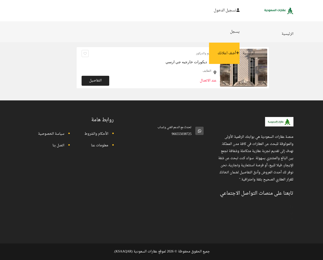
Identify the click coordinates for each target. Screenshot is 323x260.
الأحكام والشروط (96, 134)
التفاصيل (95, 80)
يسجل (235, 31)
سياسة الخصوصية (51, 134)
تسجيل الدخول (225, 10)
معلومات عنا (99, 145)
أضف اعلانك (227, 53)
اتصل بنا (58, 145)
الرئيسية (249, 53)
